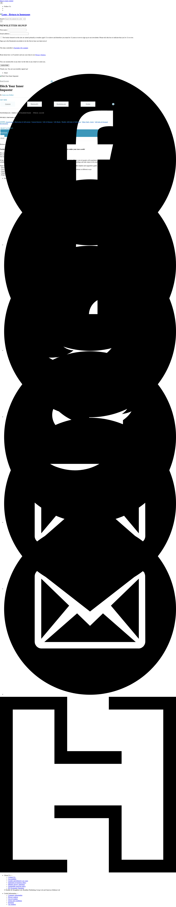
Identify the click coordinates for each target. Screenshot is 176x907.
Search (2, 19)
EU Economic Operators (16, 888)
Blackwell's (34, 104)
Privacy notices (13, 897)
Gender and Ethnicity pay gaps (18, 881)
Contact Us (11, 877)
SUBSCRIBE (5, 65)
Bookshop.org (61, 104)
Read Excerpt (4, 81)
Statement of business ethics (17, 883)
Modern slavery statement (16, 884)
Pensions (11, 902)
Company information (15, 895)
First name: (4, 30)
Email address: (5, 34)
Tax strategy (12, 904)
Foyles (88, 104)
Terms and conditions (15, 901)
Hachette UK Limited (21, 48)
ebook (2, 138)
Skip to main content (6, 1)
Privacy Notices (40, 55)
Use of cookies (13, 899)
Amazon (7, 104)
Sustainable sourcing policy (17, 886)
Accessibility (12, 879)
